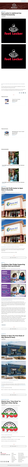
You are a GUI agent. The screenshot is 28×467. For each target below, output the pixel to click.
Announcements (14, 454)
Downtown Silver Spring (5, 399)
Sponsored (3, 262)
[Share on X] (21, 92)
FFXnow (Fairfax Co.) (21, 455)
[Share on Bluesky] (23, 92)
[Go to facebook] (3, 461)
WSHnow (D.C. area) (21, 460)
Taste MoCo (13, 460)
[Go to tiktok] (6, 461)
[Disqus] (13, 118)
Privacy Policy (20, 461)
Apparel (13, 453)
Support (13, 461)
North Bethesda (3, 186)
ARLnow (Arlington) (20, 453)
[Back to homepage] (2, 1)
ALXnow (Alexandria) (21, 454)
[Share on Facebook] (19, 92)
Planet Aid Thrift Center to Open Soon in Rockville (12, 189)
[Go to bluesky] (8, 461)
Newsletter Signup (14, 459)
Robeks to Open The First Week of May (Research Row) (12, 336)
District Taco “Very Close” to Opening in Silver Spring (11, 402)
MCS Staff (3, 16)
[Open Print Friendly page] (25, 92)
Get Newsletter (24, 1)
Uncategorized (3, 333)
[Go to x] (1, 461)
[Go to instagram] (4, 461)
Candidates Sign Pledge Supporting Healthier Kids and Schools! (13, 265)
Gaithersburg (3, 11)
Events (12, 455)
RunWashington (20, 459)
